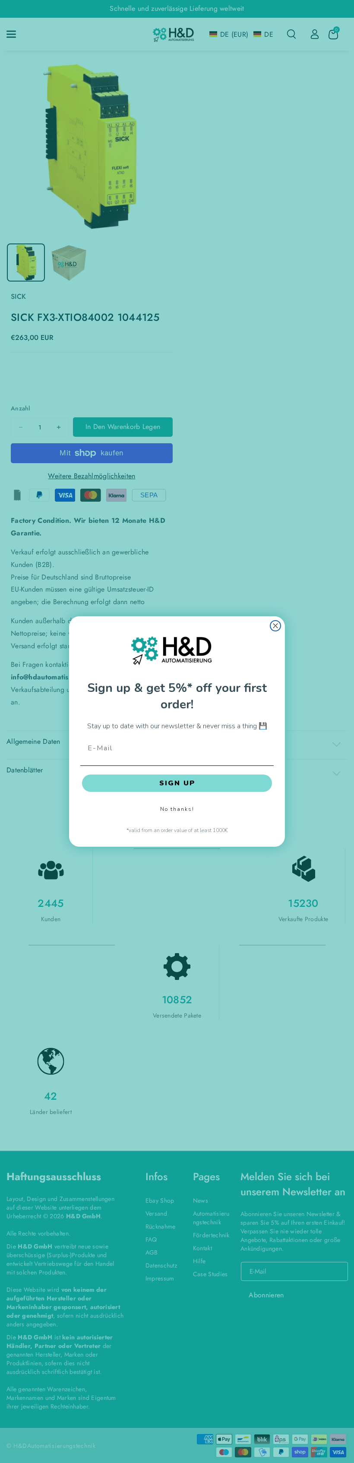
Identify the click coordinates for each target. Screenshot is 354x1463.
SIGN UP (177, 783)
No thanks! (177, 809)
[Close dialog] (275, 626)
